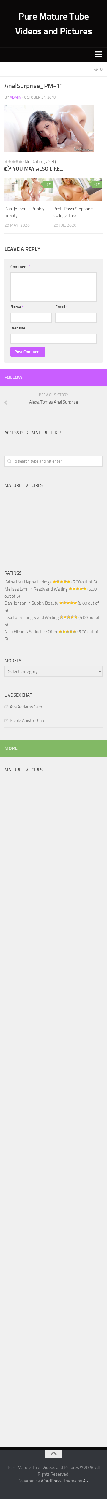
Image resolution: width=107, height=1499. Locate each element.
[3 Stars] (13, 161)
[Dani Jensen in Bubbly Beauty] (28, 189)
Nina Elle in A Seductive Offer (31, 631)
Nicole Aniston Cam (27, 720)
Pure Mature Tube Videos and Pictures (53, 24)
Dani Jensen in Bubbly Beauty (31, 603)
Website (17, 328)
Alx (86, 1481)
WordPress (51, 1481)
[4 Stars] (17, 161)
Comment (20, 266)
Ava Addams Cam (26, 707)
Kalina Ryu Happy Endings (28, 582)
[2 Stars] (10, 161)
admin (15, 97)
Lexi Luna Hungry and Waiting (31, 617)
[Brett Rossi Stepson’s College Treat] (78, 189)
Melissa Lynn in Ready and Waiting (36, 589)
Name (17, 307)
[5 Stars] (20, 161)
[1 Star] (6, 161)
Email (61, 307)
